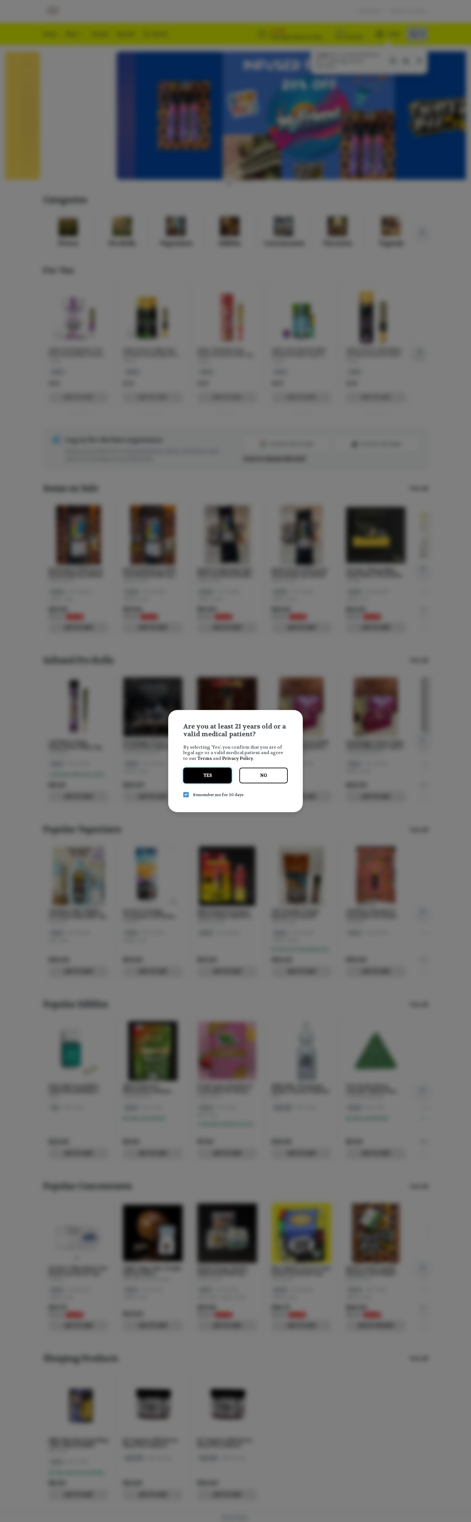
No (263, 775)
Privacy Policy (237, 758)
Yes (207, 775)
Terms (204, 758)
